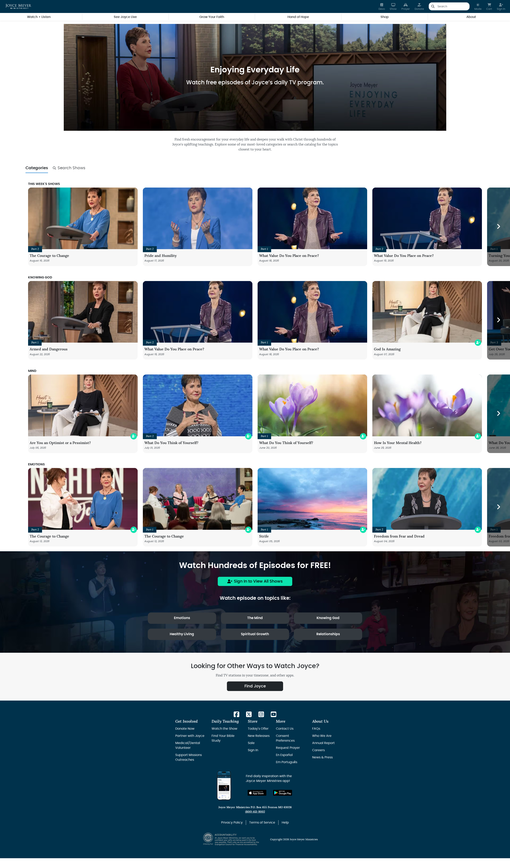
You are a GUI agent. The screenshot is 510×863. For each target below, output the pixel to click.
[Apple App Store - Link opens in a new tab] (257, 792)
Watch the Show (224, 728)
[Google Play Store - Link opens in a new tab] (282, 792)
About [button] (471, 17)
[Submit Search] (433, 6)
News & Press (322, 757)
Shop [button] (385, 17)
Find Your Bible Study (223, 738)
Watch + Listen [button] (39, 17)
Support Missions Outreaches (188, 757)
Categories (37, 168)
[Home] (18, 6)
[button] (478, 6)
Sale (251, 743)
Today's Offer (258, 728)
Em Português (286, 762)
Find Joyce (255, 686)
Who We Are (322, 735)
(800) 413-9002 (255, 811)
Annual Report (323, 743)
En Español (284, 755)
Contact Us (284, 728)
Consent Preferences (285, 738)
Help (285, 822)
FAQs (316, 728)
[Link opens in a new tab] (236, 714)
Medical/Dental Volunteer (187, 745)
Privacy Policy (232, 822)
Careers (318, 750)
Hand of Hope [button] (298, 17)
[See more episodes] (498, 227)
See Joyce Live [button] (125, 17)
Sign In (253, 750)
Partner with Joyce (189, 735)
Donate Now (184, 728)
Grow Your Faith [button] (211, 17)
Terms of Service (262, 822)
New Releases (259, 735)
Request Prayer (288, 747)
